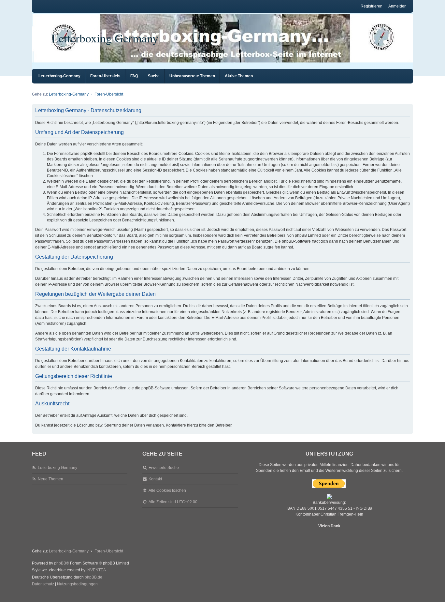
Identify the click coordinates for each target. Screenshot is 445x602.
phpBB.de (93, 577)
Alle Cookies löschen (167, 490)
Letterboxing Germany (104, 38)
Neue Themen (50, 479)
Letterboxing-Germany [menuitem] (59, 76)
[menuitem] (43, 584)
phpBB (60, 563)
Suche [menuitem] (154, 76)
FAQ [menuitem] (134, 76)
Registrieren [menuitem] (371, 6)
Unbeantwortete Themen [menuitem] (192, 76)
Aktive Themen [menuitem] (239, 76)
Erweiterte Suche (164, 467)
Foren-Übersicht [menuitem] (105, 76)
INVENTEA (96, 570)
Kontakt (155, 479)
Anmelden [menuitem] (397, 6)
